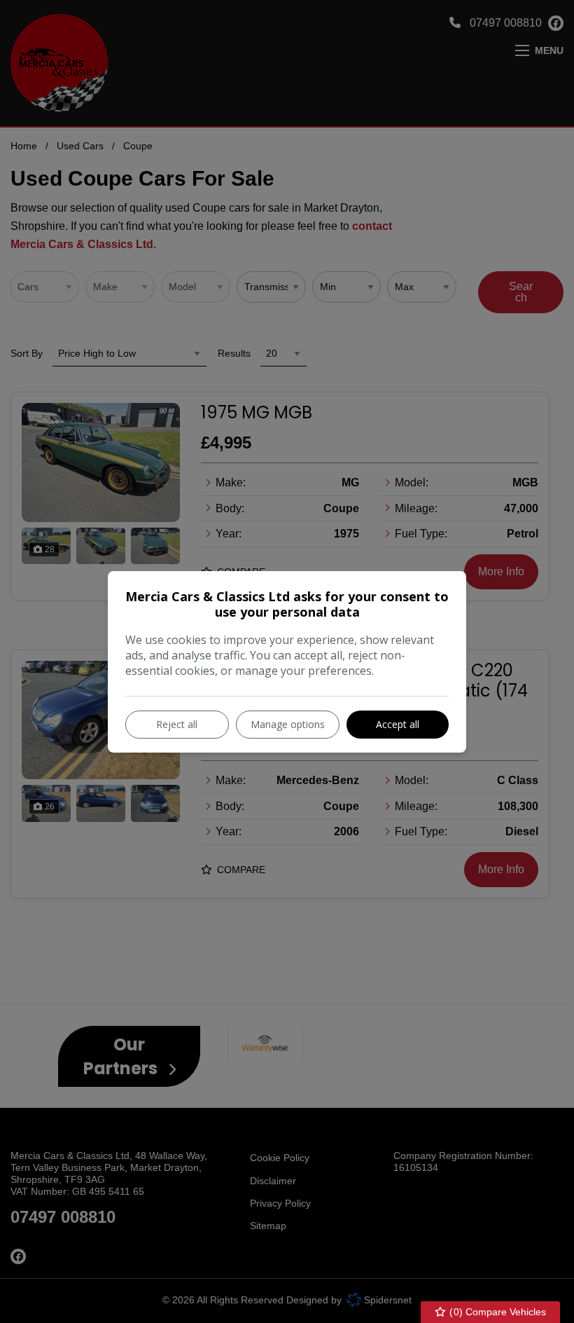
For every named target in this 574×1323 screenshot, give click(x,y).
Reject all (176, 724)
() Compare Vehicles (496, 1311)
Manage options (288, 724)
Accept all (397, 724)
